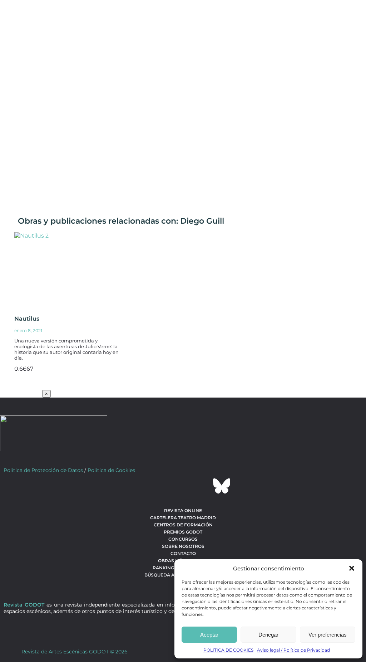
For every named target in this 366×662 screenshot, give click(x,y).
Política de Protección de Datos (43, 470)
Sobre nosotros (183, 546)
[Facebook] (144, 486)
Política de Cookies (111, 470)
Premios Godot (183, 532)
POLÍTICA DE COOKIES (228, 650)
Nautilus (26, 318)
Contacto (183, 553)
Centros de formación (183, 524)
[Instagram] (183, 486)
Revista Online (183, 510)
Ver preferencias (327, 635)
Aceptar (209, 635)
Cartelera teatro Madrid (183, 517)
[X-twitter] (164, 486)
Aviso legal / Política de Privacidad (293, 650)
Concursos (183, 539)
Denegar (268, 635)
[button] (351, 568)
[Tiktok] (202, 486)
